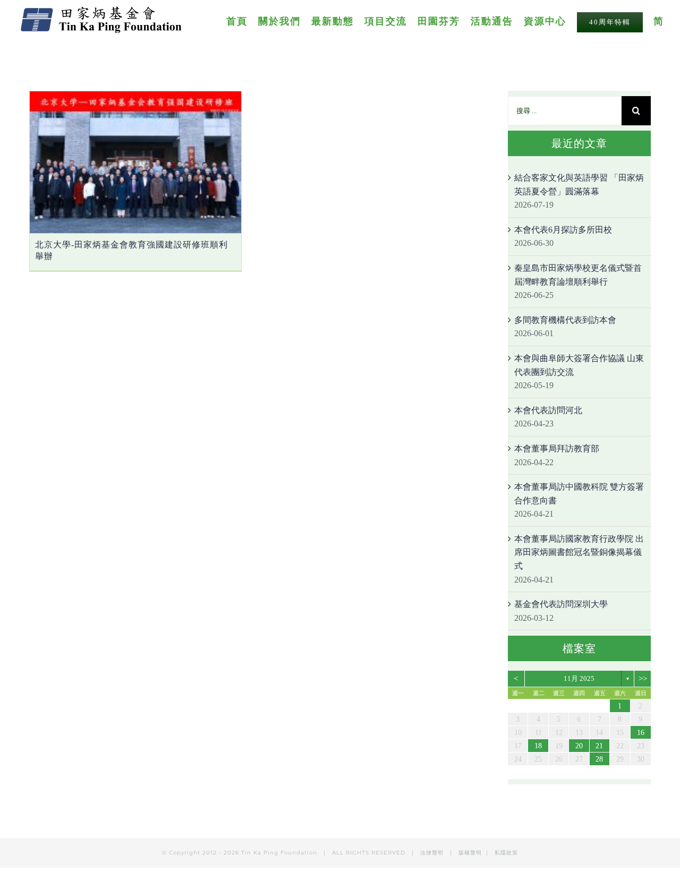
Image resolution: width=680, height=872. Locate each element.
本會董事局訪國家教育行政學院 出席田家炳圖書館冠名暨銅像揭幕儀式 (579, 552)
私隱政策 (506, 853)
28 (599, 759)
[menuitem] (242, 20)
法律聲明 (433, 853)
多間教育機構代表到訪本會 (565, 319)
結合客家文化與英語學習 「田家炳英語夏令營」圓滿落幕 (579, 184)
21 (599, 746)
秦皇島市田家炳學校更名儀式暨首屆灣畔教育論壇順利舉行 (578, 274)
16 (640, 733)
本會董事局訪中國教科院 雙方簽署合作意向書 (579, 493)
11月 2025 (579, 678)
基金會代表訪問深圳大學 (561, 604)
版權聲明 (470, 853)
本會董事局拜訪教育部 (556, 448)
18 (538, 746)
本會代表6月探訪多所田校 (563, 229)
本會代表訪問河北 (548, 410)
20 (579, 746)
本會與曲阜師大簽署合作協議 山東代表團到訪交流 (579, 365)
